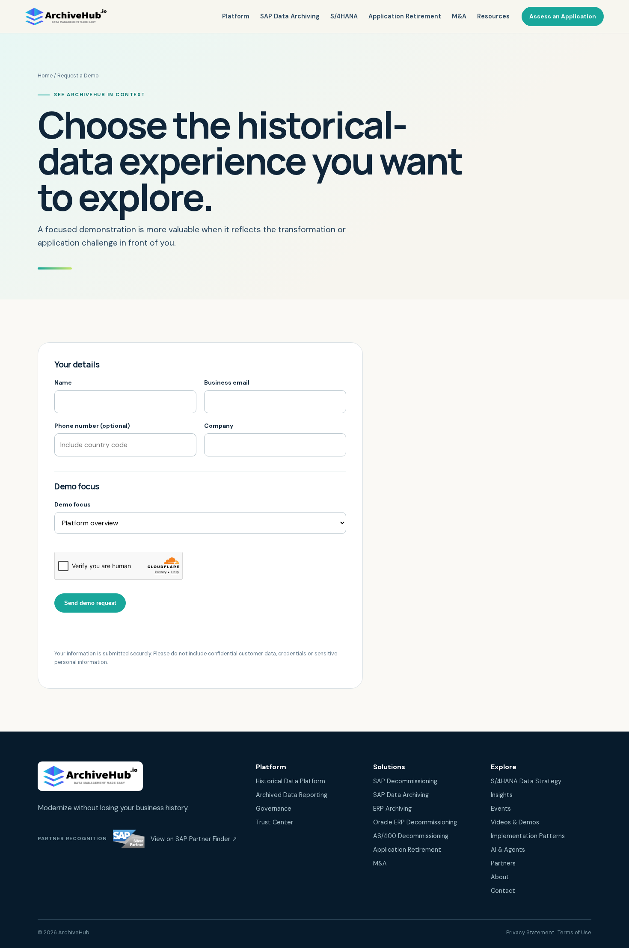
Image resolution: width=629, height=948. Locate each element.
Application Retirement (404, 16)
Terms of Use (574, 932)
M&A (459, 16)
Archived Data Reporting (291, 795)
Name (63, 382)
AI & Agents (508, 849)
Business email (226, 382)
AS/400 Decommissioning (410, 836)
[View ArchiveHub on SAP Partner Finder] (129, 839)
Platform (235, 16)
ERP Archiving (392, 808)
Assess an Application (562, 16)
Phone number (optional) (92, 426)
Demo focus (72, 504)
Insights (502, 795)
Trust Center (274, 822)
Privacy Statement (530, 932)
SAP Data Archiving (290, 16)
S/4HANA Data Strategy (526, 781)
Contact (503, 891)
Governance (273, 808)
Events (501, 808)
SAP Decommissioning (405, 781)
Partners (503, 863)
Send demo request (90, 603)
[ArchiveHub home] (66, 17)
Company (218, 426)
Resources (493, 16)
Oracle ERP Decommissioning (415, 822)
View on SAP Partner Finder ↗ (194, 839)
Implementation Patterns (528, 836)
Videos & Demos (515, 822)
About (500, 877)
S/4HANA (344, 16)
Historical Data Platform (290, 781)
